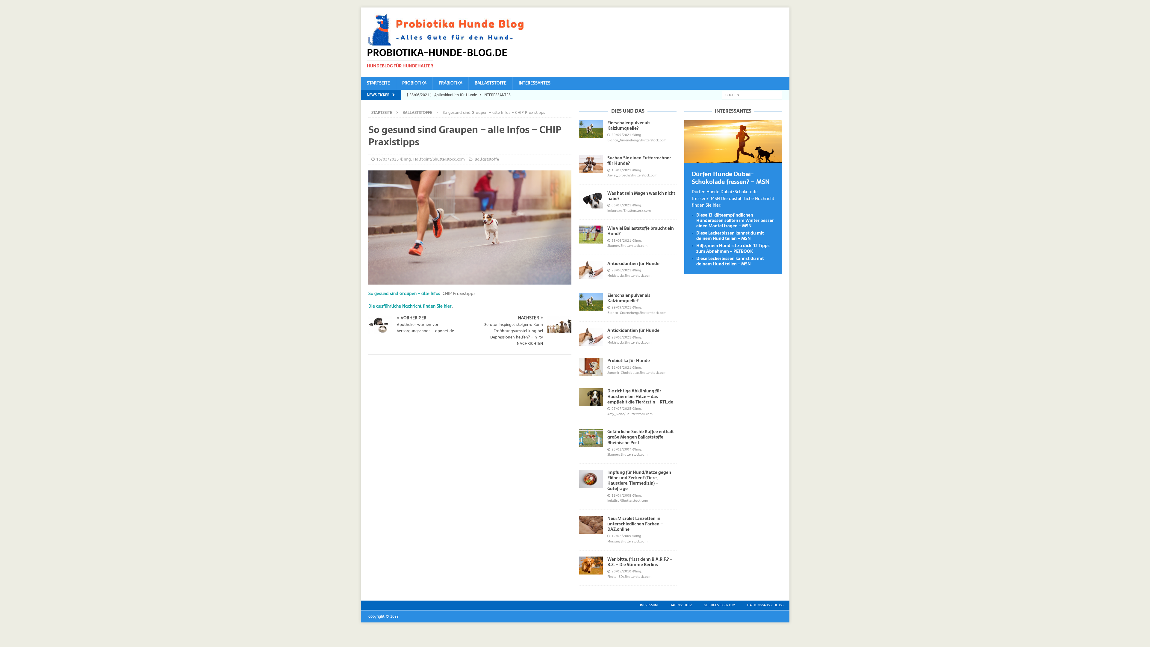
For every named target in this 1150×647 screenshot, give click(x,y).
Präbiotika (450, 83)
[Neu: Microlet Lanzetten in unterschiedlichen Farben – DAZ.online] (591, 525)
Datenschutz (681, 605)
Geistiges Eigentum (719, 605)
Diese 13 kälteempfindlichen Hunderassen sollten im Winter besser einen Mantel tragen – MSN (735, 220)
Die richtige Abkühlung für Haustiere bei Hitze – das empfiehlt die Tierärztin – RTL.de (640, 396)
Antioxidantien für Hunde (633, 263)
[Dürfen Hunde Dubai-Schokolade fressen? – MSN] (733, 159)
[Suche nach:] (752, 94)
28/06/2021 (621, 241)
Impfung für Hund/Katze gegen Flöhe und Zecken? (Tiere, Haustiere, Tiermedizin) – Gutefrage (639, 480)
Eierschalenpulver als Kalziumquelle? (628, 125)
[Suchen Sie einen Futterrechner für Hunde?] (591, 164)
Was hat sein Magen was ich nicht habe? (641, 196)
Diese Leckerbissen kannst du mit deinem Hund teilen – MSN (730, 236)
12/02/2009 (621, 536)
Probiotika (414, 83)
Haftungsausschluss (765, 605)
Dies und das (627, 111)
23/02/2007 (621, 449)
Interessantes (534, 83)
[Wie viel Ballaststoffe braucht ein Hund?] (591, 235)
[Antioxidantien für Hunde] (591, 270)
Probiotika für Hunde (628, 360)
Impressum (649, 605)
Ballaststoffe (490, 83)
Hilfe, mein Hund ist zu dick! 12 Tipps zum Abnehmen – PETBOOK (733, 248)
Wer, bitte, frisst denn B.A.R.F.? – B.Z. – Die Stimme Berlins (639, 562)
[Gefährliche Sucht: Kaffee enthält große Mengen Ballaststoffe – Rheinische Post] (591, 438)
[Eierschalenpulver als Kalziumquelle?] (591, 129)
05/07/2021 (621, 205)
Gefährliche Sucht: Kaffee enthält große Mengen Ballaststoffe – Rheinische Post (640, 437)
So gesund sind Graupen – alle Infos (404, 293)
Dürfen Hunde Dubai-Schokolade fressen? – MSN (731, 178)
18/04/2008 (621, 496)
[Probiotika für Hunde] (591, 367)
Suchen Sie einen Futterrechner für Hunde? (639, 161)
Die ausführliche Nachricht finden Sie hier (410, 306)
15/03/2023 (387, 159)
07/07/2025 (621, 409)
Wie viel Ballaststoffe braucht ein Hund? (640, 231)
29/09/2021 (621, 135)
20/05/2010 (621, 571)
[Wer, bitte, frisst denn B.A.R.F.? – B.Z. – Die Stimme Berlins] (591, 566)
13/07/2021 (621, 170)
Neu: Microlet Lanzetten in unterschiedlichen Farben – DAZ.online (635, 524)
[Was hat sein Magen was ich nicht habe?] (591, 199)
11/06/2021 (621, 368)
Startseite (378, 83)
